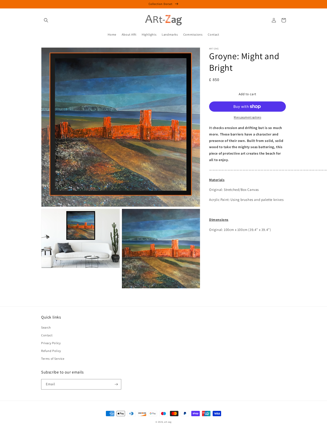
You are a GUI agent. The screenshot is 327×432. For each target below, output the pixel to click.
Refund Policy (51, 351)
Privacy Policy (51, 343)
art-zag (168, 421)
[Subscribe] (116, 384)
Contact (46, 335)
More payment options (247, 117)
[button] (46, 20)
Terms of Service (53, 359)
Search (46, 327)
